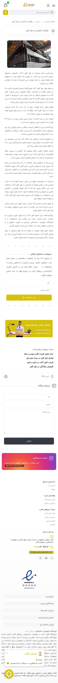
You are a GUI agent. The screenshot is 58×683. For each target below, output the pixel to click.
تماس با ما (51, 485)
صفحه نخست (49, 21)
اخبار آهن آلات (49, 513)
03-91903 (41, 547)
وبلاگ (53, 489)
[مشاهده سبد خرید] (5, 5)
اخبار (37, 21)
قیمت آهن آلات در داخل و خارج (40, 362)
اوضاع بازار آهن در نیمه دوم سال (39, 358)
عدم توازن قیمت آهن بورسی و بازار (38, 354)
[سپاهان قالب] (29, 5)
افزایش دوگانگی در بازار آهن (41, 366)
